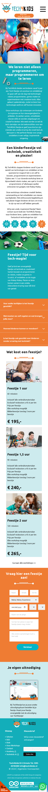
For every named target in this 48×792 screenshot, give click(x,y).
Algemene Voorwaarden (28, 769)
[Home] (17, 8)
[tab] (24, 305)
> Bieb (7, 742)
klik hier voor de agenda (24, 15)
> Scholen (9, 737)
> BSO (7, 740)
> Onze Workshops (12, 745)
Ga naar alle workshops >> (24, 563)
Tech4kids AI (11, 754)
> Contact (9, 748)
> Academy (9, 751)
